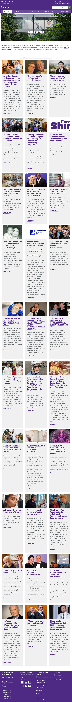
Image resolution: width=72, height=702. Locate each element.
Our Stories (57, 672)
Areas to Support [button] (34, 11)
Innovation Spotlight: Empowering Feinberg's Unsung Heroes (12, 321)
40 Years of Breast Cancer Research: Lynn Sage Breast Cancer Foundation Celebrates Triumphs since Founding (59, 382)
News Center (58, 3)
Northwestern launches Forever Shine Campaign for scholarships (58, 137)
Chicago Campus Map (42, 685)
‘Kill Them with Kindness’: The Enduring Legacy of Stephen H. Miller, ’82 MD (59, 322)
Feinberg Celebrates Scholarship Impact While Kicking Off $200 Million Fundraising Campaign (35, 139)
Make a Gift (64, 11)
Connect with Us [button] (49, 11)
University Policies (6, 696)
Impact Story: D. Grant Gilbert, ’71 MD (12, 571)
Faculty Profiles (66, 3)
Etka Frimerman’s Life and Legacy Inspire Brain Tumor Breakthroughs (12, 244)
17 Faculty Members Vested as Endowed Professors (35, 623)
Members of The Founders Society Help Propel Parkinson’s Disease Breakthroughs (58, 514)
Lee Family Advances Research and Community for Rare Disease (12, 380)
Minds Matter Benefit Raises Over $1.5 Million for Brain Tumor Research (36, 192)
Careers (4, 685)
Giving (5, 7)
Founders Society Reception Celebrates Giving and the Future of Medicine (12, 137)
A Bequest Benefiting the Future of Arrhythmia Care (36, 78)
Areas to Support (58, 677)
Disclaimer (4, 688)
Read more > (7, 113)
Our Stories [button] (7, 11)
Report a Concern (6, 698)
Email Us (39, 693)
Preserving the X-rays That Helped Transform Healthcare (36, 448)
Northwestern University (65, 2)
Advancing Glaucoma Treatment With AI (12, 511)
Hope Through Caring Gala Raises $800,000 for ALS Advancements (59, 244)
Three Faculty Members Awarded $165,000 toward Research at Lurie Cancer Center (58, 625)
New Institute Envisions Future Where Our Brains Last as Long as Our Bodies (58, 449)
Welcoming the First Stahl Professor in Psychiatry (58, 191)
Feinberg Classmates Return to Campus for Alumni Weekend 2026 (12, 192)
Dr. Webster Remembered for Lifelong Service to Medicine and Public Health (11, 625)
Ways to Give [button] (19, 11)
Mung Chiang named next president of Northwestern (59, 78)
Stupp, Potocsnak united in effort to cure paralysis (34, 512)
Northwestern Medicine (54, 2)
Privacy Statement (6, 690)
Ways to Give (57, 675)
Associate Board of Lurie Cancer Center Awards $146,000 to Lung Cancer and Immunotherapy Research (11, 81)
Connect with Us (58, 679)
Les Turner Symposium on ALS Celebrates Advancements (58, 573)
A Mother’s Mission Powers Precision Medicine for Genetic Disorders (12, 448)
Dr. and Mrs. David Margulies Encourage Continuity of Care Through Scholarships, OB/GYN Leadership (36, 323)
